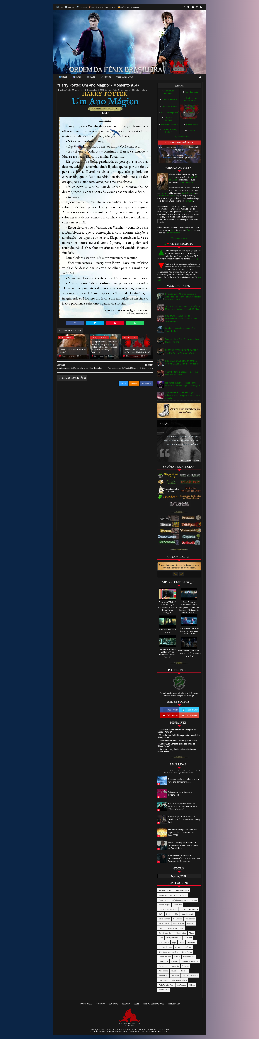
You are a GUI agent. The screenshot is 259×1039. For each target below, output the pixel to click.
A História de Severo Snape (167, 630)
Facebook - (146, 383)
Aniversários (163, 900)
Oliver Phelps (187, 952)
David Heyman (164, 919)
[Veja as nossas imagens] (197, 7)
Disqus (123, 383)
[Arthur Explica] (169, 482)
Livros (78, 77)
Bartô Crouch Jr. (188, 193)
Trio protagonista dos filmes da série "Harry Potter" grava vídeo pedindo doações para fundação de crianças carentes (104, 346)
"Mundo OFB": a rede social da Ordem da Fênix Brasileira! (137, 351)
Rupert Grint (163, 975)
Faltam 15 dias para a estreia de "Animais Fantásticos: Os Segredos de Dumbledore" (183, 845)
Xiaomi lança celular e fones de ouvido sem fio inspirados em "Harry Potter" (184, 819)
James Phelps (164, 942)
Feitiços (107, 77)
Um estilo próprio (169, 106)
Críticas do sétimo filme (189, 909)
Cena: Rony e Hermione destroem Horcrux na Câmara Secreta (189, 631)
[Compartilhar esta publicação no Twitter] (95, 323)
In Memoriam (192, 124)
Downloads (177, 919)
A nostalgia (192, 118)
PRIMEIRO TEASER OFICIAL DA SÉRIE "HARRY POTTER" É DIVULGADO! (181, 351)
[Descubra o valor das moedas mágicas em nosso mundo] (191, 497)
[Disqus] (105, 419)
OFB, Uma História (181, 136)
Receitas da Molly (125, 77)
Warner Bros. (164, 990)
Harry (173, 230)
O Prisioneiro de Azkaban (168, 952)
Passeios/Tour (188, 957)
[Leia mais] (194, 259)
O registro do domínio (169, 118)
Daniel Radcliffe (172, 914)
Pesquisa (83, 7)
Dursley (190, 230)
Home (61, 7)
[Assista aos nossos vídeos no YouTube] (193, 7)
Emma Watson (178, 923)
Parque (177, 957)
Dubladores (190, 919)
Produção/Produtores (190, 961)
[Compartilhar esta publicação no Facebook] (75, 323)
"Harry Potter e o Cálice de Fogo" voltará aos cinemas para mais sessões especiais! (182, 395)
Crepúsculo (177, 905)
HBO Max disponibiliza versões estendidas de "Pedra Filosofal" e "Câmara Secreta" (182, 806)
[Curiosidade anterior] (175, 574)
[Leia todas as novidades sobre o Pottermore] (180, 504)
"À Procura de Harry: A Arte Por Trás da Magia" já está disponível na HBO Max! (182, 307)
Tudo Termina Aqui (166, 985)
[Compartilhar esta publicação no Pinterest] (115, 323)
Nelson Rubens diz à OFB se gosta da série (177, 740)
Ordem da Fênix (186, 182)
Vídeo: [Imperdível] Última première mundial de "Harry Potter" (178, 736)
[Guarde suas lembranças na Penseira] (191, 475)
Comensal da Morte (166, 195)
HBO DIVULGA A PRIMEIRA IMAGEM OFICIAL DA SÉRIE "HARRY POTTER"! (181, 362)
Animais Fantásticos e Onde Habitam (173, 895)
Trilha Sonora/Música (179, 980)
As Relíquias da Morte (99, 338)
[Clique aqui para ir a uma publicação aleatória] (179, 410)
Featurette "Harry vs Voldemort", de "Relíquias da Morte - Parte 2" (167, 653)
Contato (71, 7)
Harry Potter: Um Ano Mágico (119, 90)
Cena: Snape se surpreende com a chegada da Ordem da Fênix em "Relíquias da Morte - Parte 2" (189, 607)
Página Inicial (86, 1004)
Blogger (134, 383)
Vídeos (64, 77)
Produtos (174, 961)
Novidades (191, 942)
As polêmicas (191, 112)
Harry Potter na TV (173, 938)
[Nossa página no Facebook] (184, 7)
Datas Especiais (187, 914)
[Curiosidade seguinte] (181, 574)
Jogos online (110, 7)
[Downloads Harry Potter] (168, 497)
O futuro (191, 130)
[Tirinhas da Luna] (168, 490)
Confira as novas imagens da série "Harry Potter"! (180, 329)
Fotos (161, 938)
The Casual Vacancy (190, 975)
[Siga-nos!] (188, 7)
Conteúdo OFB (97, 7)
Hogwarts (165, 193)
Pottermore (163, 961)
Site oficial (175, 975)
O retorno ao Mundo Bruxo (190, 99)
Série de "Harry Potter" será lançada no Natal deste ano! (182, 340)
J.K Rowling (188, 938)
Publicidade (163, 971)
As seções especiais (169, 112)
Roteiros (184, 971)
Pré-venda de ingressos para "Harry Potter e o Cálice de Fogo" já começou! (182, 384)
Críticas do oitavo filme (167, 909)
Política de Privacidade (130, 7)
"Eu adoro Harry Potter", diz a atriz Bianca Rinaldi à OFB (176, 750)
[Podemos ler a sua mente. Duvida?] (191, 482)
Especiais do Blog (130, 338)
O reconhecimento (169, 124)
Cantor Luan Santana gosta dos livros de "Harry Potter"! (176, 744)
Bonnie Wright (164, 905)
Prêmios (185, 966)
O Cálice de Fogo (165, 947)
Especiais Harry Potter (175, 928)
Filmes (92, 77)
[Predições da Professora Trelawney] (191, 490)
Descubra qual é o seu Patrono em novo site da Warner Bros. (183, 780)
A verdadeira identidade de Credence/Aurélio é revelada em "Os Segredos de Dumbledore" (184, 858)
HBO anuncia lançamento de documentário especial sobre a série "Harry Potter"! (181, 318)
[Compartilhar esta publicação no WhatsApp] (135, 323)
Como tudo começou (169, 92)
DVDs (161, 914)
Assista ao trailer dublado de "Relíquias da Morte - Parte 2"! (176, 730)
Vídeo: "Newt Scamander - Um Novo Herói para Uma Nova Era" (189, 653)
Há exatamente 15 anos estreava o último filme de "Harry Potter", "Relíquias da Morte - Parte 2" (183, 297)
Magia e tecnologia (190, 106)
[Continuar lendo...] (179, 238)
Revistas (174, 971)
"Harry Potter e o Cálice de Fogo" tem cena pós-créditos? (181, 373)
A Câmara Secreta (165, 890)
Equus (161, 928)
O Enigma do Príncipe (183, 947)
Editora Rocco (164, 923)
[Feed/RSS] (201, 7)
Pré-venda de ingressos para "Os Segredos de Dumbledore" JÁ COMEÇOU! (182, 832)
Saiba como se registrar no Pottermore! (180, 793)
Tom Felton (163, 980)
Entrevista (191, 923)
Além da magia (191, 92)
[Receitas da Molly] (169, 475)
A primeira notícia (169, 99)
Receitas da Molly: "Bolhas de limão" (73, 351)
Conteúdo (113, 1004)
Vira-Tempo (181, 985)
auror (171, 177)
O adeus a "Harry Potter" (169, 130)
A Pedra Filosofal (182, 890)
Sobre (136, 1004)
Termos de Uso (174, 1004)
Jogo (174, 942)
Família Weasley (173, 232)
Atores (194, 900)
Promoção (175, 966)
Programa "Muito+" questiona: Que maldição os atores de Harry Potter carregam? (167, 607)
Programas (163, 966)
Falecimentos (181, 933)
